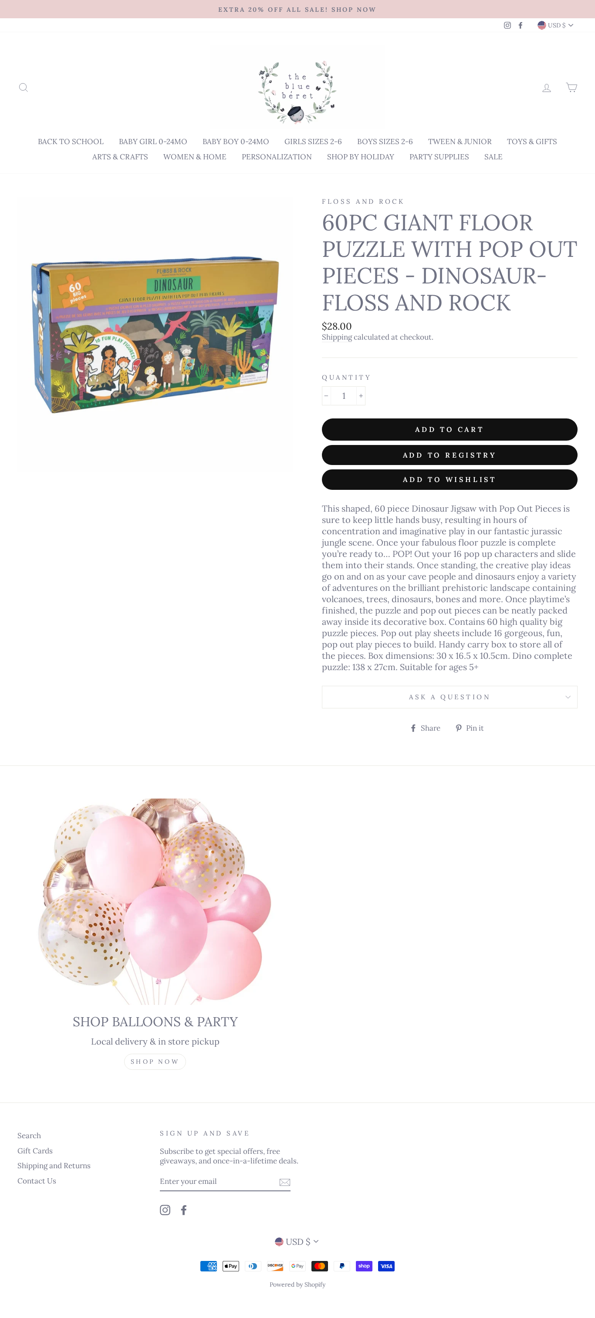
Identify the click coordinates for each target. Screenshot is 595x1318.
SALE (493, 157)
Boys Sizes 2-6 (385, 141)
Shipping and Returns (54, 1165)
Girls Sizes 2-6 (313, 141)
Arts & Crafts (120, 157)
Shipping (337, 337)
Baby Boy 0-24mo (236, 141)
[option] (297, 9)
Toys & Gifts (532, 141)
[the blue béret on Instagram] (165, 1209)
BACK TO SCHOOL (71, 141)
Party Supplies (439, 157)
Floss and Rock (363, 201)
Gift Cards (35, 1151)
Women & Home (195, 157)
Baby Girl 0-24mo (153, 141)
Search (29, 1135)
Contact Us (36, 1181)
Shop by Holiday (360, 157)
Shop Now (155, 1061)
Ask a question (449, 697)
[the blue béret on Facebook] (184, 1209)
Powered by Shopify (297, 1284)
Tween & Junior (460, 141)
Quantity (347, 377)
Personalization (277, 157)
